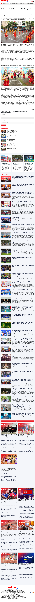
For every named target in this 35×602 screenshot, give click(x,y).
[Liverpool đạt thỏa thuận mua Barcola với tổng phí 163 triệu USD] (6, 252)
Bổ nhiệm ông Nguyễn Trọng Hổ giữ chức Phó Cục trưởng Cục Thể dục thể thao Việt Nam (23, 202)
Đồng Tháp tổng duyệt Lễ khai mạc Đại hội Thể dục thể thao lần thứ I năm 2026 (23, 405)
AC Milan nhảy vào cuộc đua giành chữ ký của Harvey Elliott (22, 364)
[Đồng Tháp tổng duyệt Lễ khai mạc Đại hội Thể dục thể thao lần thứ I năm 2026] (6, 407)
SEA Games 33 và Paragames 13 (7, 553)
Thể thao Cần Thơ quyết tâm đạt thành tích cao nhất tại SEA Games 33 (8, 512)
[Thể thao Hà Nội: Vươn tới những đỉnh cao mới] (9, 558)
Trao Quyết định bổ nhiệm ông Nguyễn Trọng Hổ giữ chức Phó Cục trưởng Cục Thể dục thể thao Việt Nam (23, 193)
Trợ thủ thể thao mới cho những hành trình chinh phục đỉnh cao (22, 389)
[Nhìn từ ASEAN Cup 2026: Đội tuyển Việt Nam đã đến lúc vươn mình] (6, 235)
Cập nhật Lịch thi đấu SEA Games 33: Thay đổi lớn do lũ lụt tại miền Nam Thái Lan (26, 568)
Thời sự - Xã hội (13, 394)
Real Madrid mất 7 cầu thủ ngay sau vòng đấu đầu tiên (22, 372)
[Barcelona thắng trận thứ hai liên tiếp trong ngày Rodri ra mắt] (6, 260)
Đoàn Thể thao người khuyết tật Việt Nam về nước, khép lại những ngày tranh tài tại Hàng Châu (26, 517)
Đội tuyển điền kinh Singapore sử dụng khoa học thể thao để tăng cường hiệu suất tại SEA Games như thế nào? (8, 532)
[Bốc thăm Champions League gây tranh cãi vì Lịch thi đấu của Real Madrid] (6, 276)
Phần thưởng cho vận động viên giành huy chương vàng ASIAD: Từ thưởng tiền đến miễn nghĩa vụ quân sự (26, 510)
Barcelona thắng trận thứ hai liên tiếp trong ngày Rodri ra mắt (22, 258)
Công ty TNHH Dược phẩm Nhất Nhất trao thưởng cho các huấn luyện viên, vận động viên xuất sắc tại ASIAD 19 (26, 507)
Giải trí (2, 455)
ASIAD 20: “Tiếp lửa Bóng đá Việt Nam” (20, 210)
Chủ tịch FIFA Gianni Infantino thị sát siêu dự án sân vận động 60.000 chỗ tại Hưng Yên (22, 339)
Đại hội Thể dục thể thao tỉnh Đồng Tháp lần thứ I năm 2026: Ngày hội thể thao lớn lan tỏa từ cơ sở (22, 397)
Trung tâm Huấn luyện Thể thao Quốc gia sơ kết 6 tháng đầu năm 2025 (9, 546)
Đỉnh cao (13, 303)
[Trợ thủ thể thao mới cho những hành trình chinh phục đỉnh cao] (6, 391)
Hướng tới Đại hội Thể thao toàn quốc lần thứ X (17, 402)
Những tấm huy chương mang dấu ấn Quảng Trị (9, 569)
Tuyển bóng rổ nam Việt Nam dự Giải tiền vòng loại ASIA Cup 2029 (23, 298)
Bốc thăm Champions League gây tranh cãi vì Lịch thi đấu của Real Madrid (22, 274)
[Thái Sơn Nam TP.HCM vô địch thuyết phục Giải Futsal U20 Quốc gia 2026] (6, 292)
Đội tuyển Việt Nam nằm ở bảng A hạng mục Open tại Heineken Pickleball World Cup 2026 (22, 323)
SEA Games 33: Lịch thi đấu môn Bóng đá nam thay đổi (26, 575)
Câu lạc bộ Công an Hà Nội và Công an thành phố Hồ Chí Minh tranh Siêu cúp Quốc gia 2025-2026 (22, 331)
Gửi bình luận (4, 125)
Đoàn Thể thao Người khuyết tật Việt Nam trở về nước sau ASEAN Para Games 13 (9, 579)
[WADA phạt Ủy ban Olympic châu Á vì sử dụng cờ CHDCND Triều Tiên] (26, 493)
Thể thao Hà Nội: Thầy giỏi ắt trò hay (7, 499)
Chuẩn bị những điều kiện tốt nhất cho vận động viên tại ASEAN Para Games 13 (9, 509)
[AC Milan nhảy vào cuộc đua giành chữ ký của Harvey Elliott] (6, 366)
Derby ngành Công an (16, 217)
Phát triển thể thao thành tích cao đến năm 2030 (8, 521)
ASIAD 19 (20, 489)
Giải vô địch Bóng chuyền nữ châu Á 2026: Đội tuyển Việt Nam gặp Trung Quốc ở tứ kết (22, 315)
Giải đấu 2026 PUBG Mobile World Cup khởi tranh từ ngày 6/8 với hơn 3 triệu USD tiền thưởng (8, 466)
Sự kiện (12, 199)
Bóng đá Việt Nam (14, 238)
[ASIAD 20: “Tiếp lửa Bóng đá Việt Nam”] (6, 212)
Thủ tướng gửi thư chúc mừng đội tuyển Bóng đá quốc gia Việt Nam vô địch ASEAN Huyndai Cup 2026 (22, 380)
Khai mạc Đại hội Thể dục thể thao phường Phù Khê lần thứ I (6, 164)
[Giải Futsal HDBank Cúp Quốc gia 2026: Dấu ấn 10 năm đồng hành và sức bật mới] (6, 284)
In (28, 117)
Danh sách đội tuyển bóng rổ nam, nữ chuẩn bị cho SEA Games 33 (8, 516)
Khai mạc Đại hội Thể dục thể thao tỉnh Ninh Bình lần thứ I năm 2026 (26, 549)
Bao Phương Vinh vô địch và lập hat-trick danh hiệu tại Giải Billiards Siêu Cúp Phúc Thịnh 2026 (28, 164)
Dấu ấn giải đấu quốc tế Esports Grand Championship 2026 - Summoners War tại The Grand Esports (8, 484)
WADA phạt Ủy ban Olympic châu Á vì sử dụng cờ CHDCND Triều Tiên (26, 500)
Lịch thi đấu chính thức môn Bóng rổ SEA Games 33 (26, 578)
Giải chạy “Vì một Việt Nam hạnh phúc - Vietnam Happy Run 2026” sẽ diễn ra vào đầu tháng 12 (17, 164)
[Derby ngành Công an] (6, 220)
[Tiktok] (32, 592)
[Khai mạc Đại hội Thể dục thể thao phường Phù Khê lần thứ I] (6, 158)
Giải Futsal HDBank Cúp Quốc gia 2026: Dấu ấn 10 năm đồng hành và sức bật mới (23, 282)
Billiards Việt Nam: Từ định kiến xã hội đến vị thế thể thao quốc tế (9, 543)
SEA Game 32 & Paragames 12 (7, 489)
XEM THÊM (17, 421)
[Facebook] (30, 592)
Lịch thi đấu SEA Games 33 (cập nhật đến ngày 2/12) (26, 571)
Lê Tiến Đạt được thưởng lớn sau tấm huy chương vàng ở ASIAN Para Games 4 (26, 514)
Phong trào (21, 424)
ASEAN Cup (13, 386)
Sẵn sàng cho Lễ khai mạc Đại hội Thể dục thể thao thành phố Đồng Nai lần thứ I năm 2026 (23, 414)
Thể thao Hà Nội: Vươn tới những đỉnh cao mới (9, 563)
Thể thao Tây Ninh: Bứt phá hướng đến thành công (8, 572)
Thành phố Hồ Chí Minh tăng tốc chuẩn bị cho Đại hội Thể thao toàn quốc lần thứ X (23, 185)
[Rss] (33, 592)
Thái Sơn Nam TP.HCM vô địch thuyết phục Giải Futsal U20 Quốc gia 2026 (22, 290)
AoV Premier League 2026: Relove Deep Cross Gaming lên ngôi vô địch (8, 473)
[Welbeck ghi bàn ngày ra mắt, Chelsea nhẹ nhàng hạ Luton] (6, 268)
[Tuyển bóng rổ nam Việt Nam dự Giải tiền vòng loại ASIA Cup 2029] (6, 300)
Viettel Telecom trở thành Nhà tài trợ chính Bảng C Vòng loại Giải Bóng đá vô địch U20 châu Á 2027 (23, 177)
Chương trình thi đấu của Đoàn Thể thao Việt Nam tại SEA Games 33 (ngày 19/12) (25, 564)
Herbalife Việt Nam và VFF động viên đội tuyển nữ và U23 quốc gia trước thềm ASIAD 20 (23, 347)
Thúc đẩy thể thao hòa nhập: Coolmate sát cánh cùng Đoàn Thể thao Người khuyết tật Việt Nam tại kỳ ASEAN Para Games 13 (8, 576)
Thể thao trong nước (14, 230)
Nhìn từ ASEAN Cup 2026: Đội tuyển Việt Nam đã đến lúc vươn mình (22, 233)
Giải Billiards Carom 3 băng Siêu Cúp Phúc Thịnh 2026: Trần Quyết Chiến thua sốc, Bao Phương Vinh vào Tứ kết (9, 451)
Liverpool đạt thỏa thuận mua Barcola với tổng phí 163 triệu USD (23, 249)
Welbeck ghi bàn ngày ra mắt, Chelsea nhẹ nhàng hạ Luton (23, 266)
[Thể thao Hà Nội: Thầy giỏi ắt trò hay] (9, 493)
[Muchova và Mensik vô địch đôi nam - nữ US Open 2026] (6, 357)
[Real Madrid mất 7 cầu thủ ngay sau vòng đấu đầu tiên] (6, 374)
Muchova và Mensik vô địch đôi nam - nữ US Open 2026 (22, 355)
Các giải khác (13, 287)
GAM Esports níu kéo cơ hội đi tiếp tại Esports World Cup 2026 (8, 477)
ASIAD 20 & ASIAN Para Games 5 (15, 352)
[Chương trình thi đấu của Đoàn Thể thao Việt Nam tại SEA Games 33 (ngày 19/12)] (26, 558)
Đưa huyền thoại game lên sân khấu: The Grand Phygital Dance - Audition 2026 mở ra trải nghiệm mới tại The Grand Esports (9, 480)
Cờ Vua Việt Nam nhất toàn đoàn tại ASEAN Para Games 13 (9, 506)
